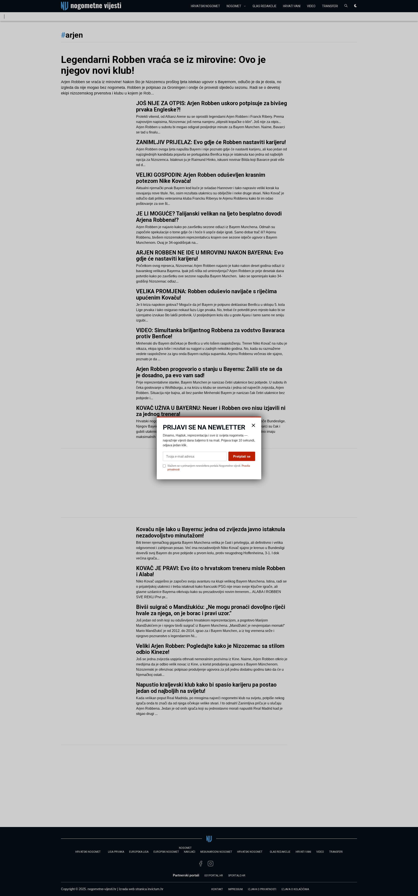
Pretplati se (241, 456)
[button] (253, 425)
